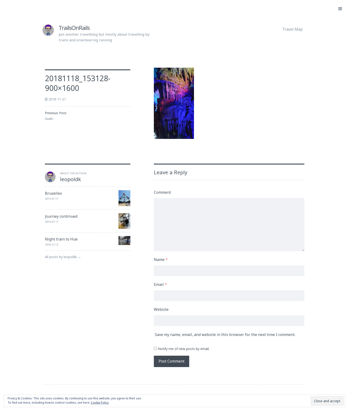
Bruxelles (53, 193)
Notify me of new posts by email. (183, 348)
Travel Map (292, 29)
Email (160, 284)
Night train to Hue (61, 239)
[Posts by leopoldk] (50, 181)
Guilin (49, 118)
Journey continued (61, 216)
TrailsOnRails (74, 28)
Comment (162, 192)
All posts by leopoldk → (63, 257)
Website (161, 309)
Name (161, 259)
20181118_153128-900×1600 (77, 83)
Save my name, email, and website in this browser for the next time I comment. (225, 334)
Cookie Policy (100, 403)
